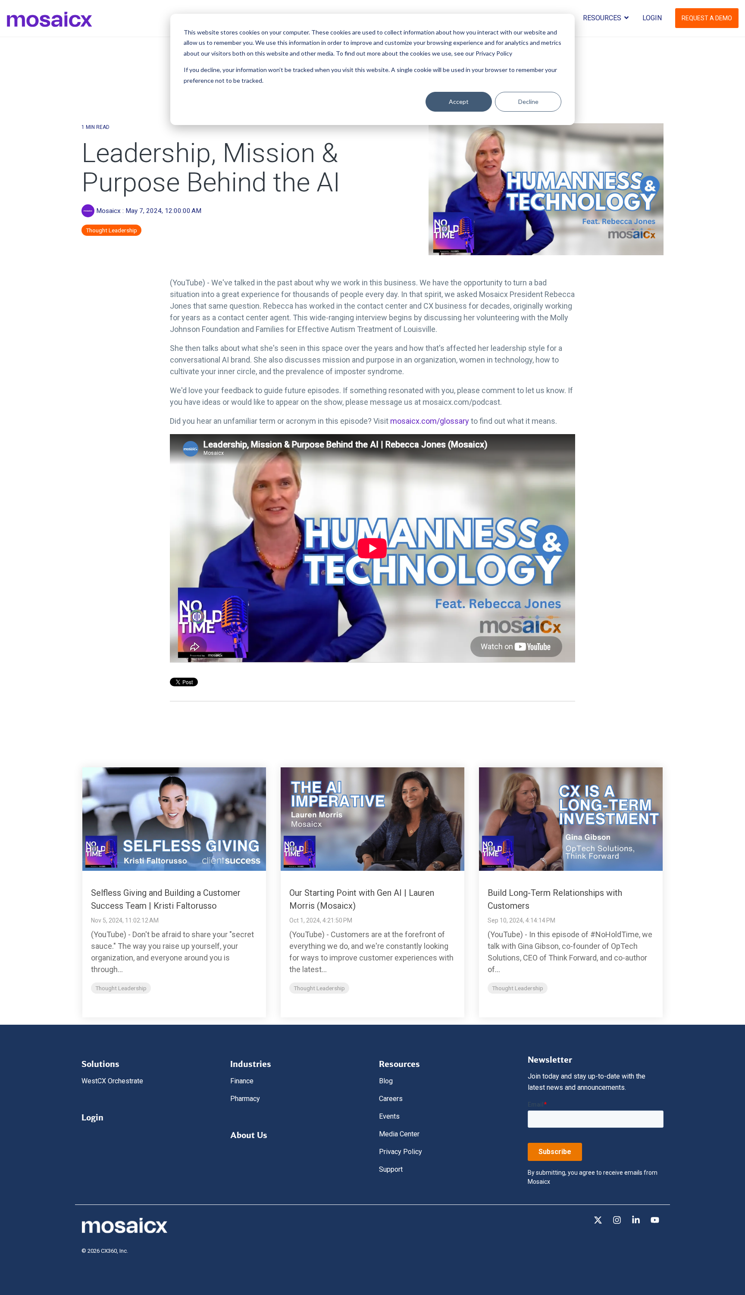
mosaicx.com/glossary (429, 420)
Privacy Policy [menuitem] (400, 1152)
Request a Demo (707, 18)
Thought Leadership (111, 230)
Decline (528, 101)
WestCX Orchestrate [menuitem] (112, 1081)
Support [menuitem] (391, 1169)
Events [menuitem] (389, 1116)
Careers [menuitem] (391, 1099)
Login (652, 18)
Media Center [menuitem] (399, 1134)
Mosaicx (108, 211)
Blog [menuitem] (386, 1081)
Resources (603, 18)
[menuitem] (100, 1062)
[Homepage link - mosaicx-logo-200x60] (124, 1231)
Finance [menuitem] (242, 1081)
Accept (459, 101)
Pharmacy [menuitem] (245, 1099)
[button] (599, 1220)
